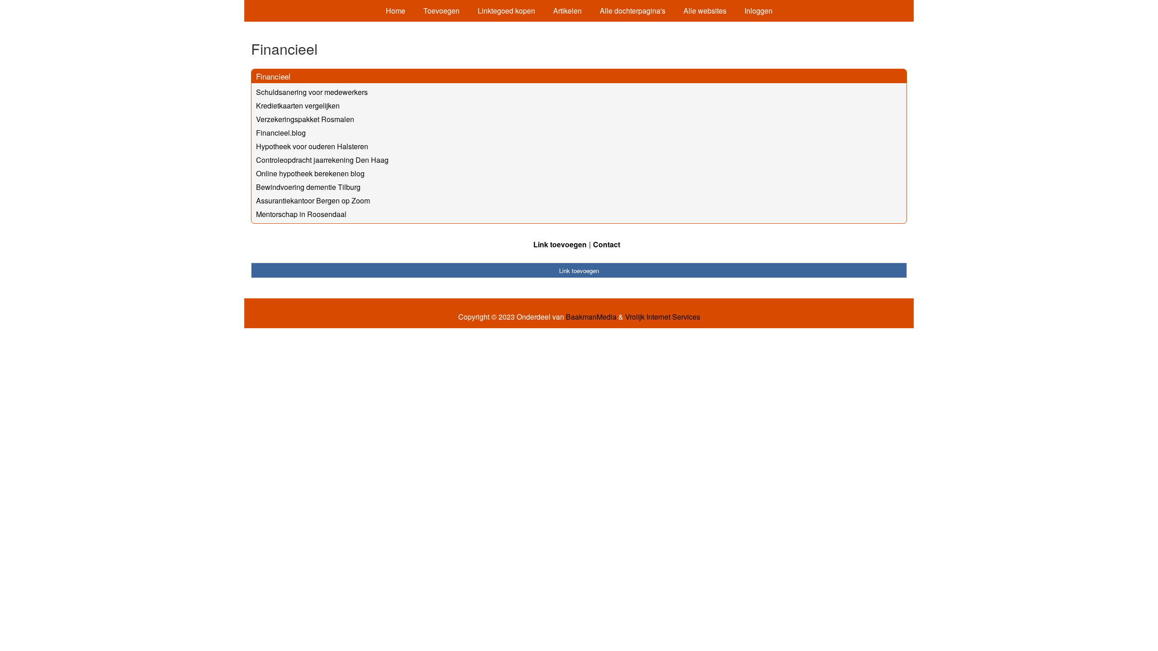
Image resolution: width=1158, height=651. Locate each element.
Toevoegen (441, 10)
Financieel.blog (281, 132)
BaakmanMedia (591, 316)
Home (395, 10)
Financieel (273, 76)
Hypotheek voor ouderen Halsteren (312, 146)
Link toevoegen (560, 244)
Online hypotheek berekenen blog (310, 173)
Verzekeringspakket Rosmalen (305, 119)
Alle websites (704, 10)
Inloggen (759, 10)
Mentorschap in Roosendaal (301, 214)
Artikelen (567, 10)
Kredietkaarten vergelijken (298, 105)
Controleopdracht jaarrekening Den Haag (322, 160)
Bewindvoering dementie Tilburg (308, 187)
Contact (606, 244)
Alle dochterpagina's (632, 10)
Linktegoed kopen (506, 10)
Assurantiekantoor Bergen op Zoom (313, 200)
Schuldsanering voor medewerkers (312, 92)
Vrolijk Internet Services (662, 316)
